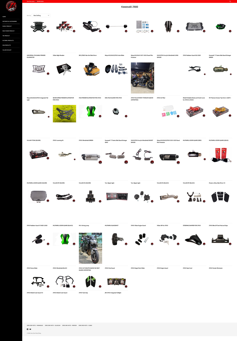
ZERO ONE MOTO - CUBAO (85, 325)
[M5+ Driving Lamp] (90, 205)
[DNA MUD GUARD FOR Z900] (116, 77)
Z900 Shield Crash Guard (60, 293)
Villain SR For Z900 (162, 225)
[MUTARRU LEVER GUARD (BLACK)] (64, 205)
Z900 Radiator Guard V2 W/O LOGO (37, 225)
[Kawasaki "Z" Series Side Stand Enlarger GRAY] (116, 120)
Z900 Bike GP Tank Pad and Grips (218, 225)
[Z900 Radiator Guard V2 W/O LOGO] (38, 205)
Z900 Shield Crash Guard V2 (35, 293)
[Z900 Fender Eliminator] (220, 248)
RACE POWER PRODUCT (8, 31)
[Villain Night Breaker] (64, 35)
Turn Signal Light (109, 183)
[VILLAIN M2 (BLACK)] (168, 163)
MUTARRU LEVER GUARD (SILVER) (37, 183)
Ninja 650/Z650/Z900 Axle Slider (114, 55)
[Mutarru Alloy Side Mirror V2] (220, 163)
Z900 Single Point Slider (138, 268)
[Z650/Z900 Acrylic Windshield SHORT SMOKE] (142, 120)
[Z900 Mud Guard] (116, 248)
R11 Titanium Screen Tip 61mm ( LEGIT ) (220, 98)
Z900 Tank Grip (83, 293)
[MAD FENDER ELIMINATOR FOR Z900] (90, 77)
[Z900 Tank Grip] (90, 281)
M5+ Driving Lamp (84, 225)
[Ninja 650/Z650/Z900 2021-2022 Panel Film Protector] (168, 120)
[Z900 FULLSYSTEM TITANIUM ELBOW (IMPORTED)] (142, 77)
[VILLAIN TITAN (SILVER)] (38, 120)
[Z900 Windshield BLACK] (64, 248)
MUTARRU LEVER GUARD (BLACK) (63, 225)
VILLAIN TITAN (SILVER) (34, 140)
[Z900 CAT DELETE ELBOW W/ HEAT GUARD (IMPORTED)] (90, 248)
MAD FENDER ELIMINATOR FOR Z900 (90, 98)
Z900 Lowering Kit (58, 140)
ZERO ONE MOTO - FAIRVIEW (69, 325)
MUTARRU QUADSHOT (111, 225)
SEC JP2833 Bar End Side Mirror (88, 55)
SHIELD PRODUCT (7, 26)
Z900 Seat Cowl (187, 268)
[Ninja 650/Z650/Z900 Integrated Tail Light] (38, 77)
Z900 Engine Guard (162, 268)
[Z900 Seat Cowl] (194, 248)
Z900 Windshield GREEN (86, 140)
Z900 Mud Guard (110, 268)
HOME (4, 16)
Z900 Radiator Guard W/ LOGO (192, 55)
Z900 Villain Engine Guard (138, 225)
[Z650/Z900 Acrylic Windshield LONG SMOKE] (168, 35)
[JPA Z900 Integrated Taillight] (116, 281)
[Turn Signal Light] (116, 163)
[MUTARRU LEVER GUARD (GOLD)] (220, 120)
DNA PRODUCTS (6, 45)
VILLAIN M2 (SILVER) (85, 183)
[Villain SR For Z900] (168, 205)
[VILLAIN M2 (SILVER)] (90, 163)
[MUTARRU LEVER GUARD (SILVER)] (38, 163)
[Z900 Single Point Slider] (142, 248)
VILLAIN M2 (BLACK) (163, 183)
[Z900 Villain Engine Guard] (142, 205)
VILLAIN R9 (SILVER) (59, 183)
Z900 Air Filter (161, 98)
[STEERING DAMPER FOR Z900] (194, 205)
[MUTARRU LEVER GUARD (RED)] (194, 120)
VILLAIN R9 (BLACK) (189, 183)
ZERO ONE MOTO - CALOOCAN (52, 325)
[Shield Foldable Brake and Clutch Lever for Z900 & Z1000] (194, 77)
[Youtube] (30, 329)
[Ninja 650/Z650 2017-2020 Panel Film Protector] (142, 35)
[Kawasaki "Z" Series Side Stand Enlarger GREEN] (220, 35)
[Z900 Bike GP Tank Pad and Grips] (220, 205)
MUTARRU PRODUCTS (8, 40)
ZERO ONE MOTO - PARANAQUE (35, 325)
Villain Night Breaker (58, 55)
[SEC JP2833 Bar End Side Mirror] (90, 35)
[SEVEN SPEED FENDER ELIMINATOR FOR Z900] (64, 77)
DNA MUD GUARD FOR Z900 (113, 98)
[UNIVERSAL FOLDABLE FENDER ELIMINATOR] (38, 35)
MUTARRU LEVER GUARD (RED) (192, 140)
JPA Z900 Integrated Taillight (113, 293)
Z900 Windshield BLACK (60, 268)
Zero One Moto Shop (36, 333)
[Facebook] (27, 329)
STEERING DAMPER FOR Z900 (192, 225)
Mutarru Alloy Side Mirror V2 (217, 183)
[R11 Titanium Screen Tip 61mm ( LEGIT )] (220, 77)
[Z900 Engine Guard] (168, 248)
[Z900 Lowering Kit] (64, 120)
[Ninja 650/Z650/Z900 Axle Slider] (116, 35)
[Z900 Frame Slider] (38, 248)
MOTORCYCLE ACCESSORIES (9, 21)
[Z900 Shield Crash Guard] (64, 281)
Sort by (29, 15)
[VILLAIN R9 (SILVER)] (64, 163)
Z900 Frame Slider (32, 268)
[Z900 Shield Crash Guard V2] (38, 281)
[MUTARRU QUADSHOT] (116, 205)
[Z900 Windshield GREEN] (90, 120)
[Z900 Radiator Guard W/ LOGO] (194, 35)
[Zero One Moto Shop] (11, 6)
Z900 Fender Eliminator (216, 268)
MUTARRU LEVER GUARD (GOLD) (218, 140)
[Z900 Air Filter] (168, 77)
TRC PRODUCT (6, 35)
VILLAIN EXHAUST (6, 50)
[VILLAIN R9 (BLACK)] (194, 163)
